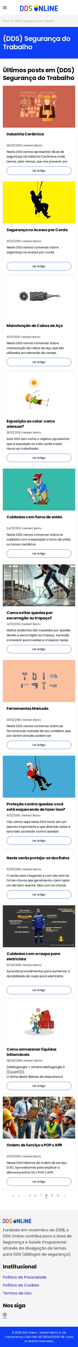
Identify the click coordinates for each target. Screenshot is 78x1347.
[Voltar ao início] (39, 7)
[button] (5, 7)
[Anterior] (13, 1195)
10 (58, 1196)
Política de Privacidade (25, 1277)
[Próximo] (64, 1195)
